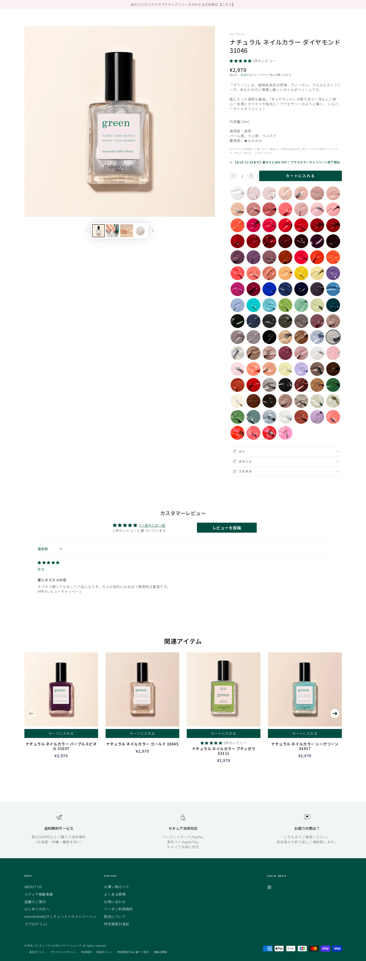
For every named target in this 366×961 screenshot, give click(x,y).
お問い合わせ (115, 901)
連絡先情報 (160, 952)
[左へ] (86, 231)
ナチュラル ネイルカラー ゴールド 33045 (142, 743)
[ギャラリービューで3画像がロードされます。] (126, 230)
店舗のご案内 (35, 901)
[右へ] (152, 231)
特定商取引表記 (116, 923)
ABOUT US (33, 886)
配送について (115, 916)
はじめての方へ (37, 908)
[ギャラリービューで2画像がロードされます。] (112, 230)
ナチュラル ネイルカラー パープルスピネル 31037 (61, 746)
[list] (183, 831)
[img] (49, 562)
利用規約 (86, 952)
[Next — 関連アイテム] (334, 713)
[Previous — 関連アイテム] (31, 713)
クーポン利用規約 (118, 908)
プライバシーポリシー (63, 952)
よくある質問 (115, 894)
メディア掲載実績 (38, 894)
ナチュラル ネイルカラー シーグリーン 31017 (304, 746)
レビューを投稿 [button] (226, 528)
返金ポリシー (37, 952)
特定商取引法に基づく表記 (133, 952)
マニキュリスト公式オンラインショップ (57, 945)
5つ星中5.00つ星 (152, 525)
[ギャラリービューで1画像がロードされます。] (98, 230)
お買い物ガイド (116, 886)
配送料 (245, 75)
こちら (289, 836)
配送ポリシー (104, 952)
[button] (241, 60)
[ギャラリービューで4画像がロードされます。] (140, 230)
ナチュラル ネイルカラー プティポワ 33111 (223, 751)
